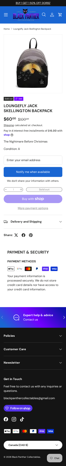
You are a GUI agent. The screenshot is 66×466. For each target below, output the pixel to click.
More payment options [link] (33, 208)
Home (7, 28)
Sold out (44, 189)
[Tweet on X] (16, 235)
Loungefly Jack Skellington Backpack (32, 28)
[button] (60, 15)
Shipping (9, 125)
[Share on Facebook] (23, 235)
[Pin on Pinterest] (30, 235)
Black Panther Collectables (26, 457)
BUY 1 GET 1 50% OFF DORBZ (33, 3)
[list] (33, 63)
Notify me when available (33, 172)
